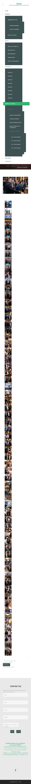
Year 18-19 (10, 72)
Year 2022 (10, 83)
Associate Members (14, 29)
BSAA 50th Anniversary (13, 61)
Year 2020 (10, 76)
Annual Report (11, 57)
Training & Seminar (14, 118)
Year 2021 (10, 79)
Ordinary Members (14, 25)
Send (12, 731)
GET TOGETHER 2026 (15, 148)
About (7, 40)
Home (6, 10)
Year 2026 (10, 98)
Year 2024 (10, 90)
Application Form (12, 35)
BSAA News (8, 158)
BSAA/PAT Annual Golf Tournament (15, 127)
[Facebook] (15, 770)
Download (6, 664)
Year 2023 (10, 87)
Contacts (8, 161)
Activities (10, 109)
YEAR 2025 (10, 94)
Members (7, 14)
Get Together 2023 (15, 140)
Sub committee (11, 50)
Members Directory (12, 19)
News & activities (10, 103)
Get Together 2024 (15, 144)
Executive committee (13, 46)
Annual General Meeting (15, 122)
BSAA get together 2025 (10, 660)
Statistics (8, 66)
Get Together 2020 (15, 137)
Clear (18, 731)
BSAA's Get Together (15, 131)
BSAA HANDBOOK (11, 53)
